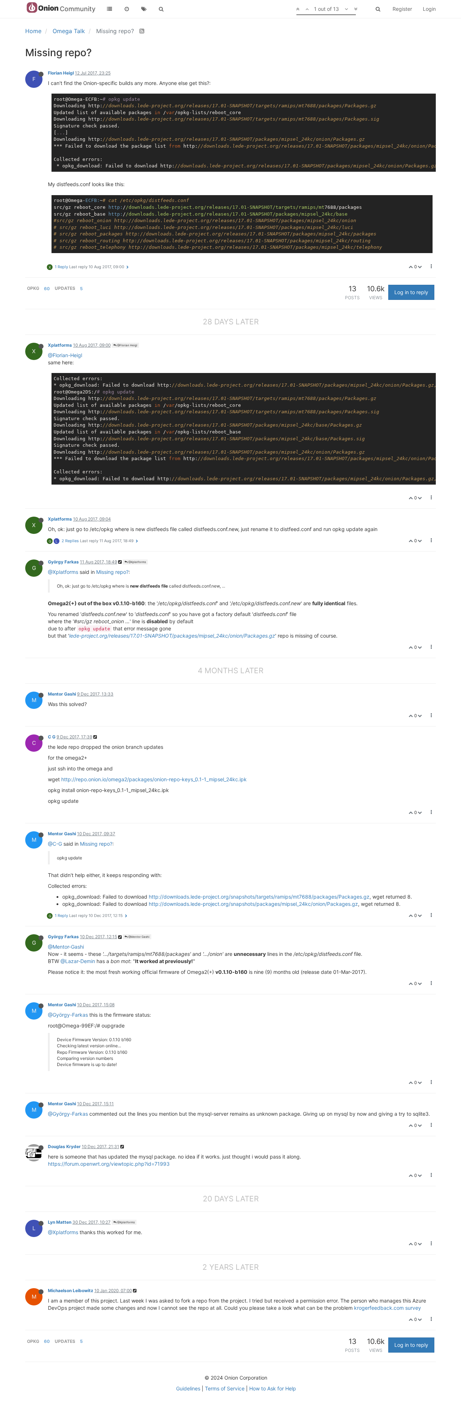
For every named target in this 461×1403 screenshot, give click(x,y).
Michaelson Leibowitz (70, 1290)
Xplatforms (60, 345)
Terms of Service (225, 1388)
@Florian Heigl (126, 345)
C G (51, 736)
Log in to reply (411, 292)
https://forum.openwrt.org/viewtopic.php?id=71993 (109, 1164)
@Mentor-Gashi (66, 947)
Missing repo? (112, 572)
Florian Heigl (61, 73)
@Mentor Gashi (138, 937)
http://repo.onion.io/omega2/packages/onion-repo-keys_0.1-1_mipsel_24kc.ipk (154, 779)
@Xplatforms (136, 562)
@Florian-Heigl (65, 355)
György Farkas (63, 562)
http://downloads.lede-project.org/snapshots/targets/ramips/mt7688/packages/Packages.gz (259, 897)
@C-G (55, 844)
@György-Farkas (68, 1015)
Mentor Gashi (62, 694)
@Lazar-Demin (78, 961)
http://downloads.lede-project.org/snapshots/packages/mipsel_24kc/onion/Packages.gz (253, 904)
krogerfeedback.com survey (387, 1308)
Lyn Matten (59, 1222)
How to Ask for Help (272, 1388)
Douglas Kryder (64, 1146)
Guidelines (188, 1388)
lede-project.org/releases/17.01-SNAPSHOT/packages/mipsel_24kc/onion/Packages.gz (172, 636)
